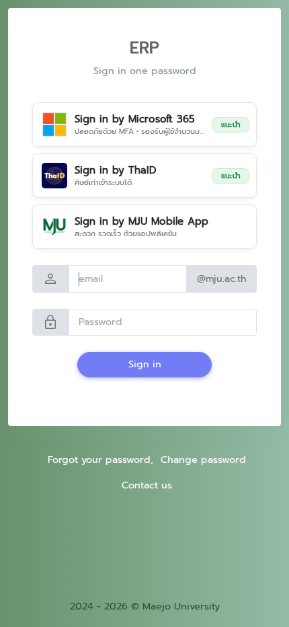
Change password (203, 459)
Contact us (147, 485)
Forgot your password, (100, 459)
